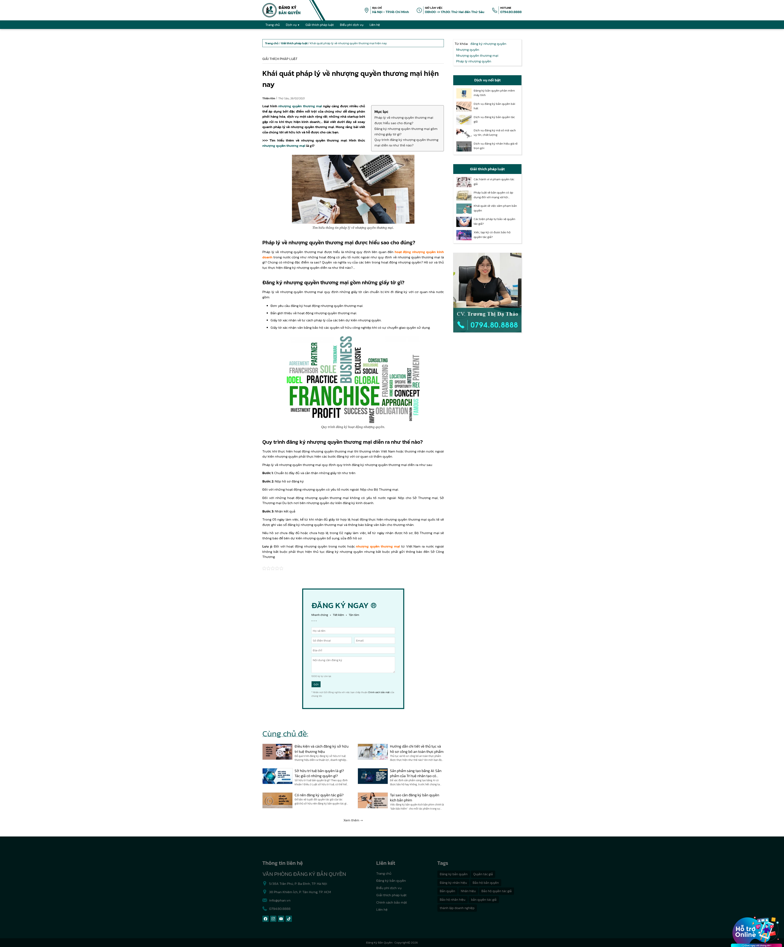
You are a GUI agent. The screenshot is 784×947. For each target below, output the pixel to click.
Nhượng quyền (467, 49)
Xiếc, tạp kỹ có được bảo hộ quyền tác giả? (492, 234)
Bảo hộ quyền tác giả (496, 890)
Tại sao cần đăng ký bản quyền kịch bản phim (414, 797)
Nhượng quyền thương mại (477, 55)
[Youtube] (281, 919)
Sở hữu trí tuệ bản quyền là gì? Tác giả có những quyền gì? (319, 773)
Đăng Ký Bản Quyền (379, 942)
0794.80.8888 (511, 11)
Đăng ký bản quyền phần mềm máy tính (494, 92)
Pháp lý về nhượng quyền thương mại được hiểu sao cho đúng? (403, 120)
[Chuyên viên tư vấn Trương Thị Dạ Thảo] (487, 292)
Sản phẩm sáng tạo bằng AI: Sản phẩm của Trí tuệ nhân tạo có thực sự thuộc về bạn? (415, 773)
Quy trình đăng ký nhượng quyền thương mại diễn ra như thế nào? (406, 142)
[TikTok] (289, 919)
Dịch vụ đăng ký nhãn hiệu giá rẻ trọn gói (496, 145)
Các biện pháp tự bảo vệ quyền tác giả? (494, 221)
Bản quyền (447, 890)
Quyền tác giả (483, 874)
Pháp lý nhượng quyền (473, 61)
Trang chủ (383, 873)
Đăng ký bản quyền (391, 880)
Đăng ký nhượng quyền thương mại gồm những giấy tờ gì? (406, 131)
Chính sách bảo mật (379, 692)
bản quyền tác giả (484, 899)
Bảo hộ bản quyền (486, 882)
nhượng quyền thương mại (300, 106)
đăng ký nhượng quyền (488, 43)
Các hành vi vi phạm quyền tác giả (494, 181)
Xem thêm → (353, 820)
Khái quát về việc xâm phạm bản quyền (495, 208)
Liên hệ (382, 909)
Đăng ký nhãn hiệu (453, 882)
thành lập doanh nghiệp (457, 907)
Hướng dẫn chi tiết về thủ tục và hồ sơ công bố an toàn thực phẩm (416, 749)
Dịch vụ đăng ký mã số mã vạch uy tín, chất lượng (495, 132)
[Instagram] (273, 919)
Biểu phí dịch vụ (389, 888)
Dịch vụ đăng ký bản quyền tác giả (494, 119)
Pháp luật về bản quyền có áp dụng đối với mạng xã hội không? (493, 194)
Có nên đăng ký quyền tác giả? (319, 795)
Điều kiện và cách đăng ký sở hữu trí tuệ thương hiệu (322, 749)
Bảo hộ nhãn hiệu (452, 899)
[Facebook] (265, 919)
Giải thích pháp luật (279, 58)
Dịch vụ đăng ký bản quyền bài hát (494, 106)
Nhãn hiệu (468, 890)
